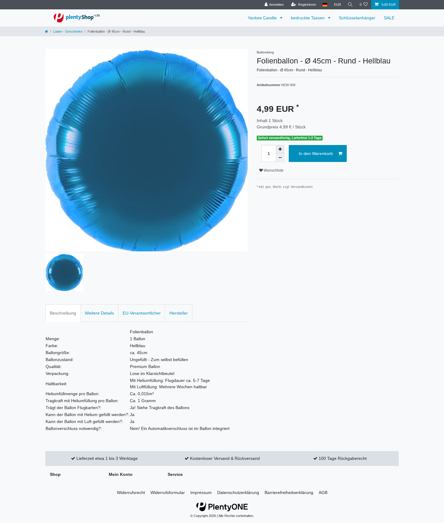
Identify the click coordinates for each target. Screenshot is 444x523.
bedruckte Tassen (308, 17)
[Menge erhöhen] (280, 149)
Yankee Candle (263, 17)
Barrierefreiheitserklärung (289, 492)
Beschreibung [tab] (63, 313)
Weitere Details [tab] (99, 313)
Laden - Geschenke (67, 31)
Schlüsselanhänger (357, 17)
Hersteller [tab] (178, 313)
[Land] (324, 4)
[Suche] (350, 4)
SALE (389, 17)
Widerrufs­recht (131, 492)
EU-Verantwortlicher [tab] (142, 313)
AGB (323, 492)
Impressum (201, 492)
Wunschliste (273, 170)
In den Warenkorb (316, 153)
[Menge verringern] (280, 157)
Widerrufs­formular (167, 492)
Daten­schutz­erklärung (238, 492)
